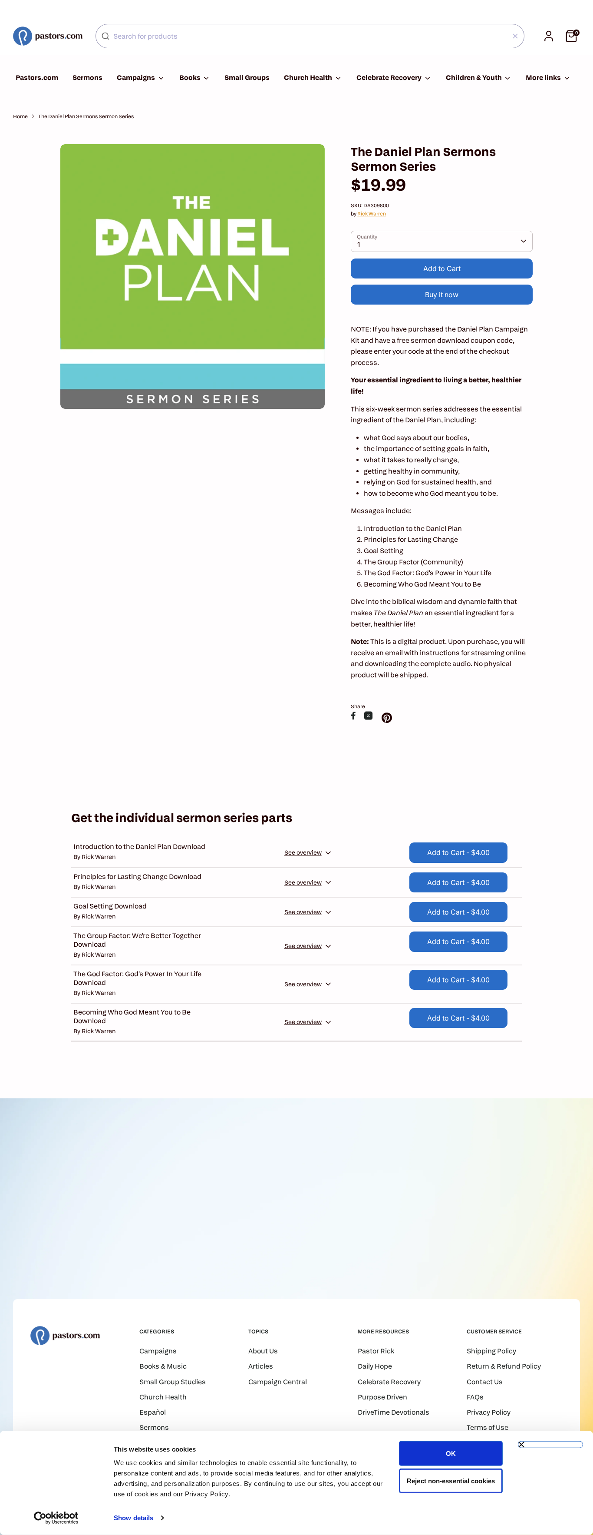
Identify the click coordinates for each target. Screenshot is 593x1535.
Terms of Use (487, 1427)
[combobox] (310, 36)
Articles (260, 1366)
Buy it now (441, 294)
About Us (263, 1351)
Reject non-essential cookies (451, 1480)
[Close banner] (550, 1445)
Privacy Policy (489, 1412)
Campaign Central (277, 1382)
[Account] (548, 36)
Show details (133, 1518)
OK (451, 1453)
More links (544, 77)
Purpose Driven (382, 1397)
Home (20, 116)
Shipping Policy (491, 1351)
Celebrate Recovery (389, 77)
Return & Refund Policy (504, 1366)
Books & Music (163, 1366)
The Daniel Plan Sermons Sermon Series (86, 116)
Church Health (308, 77)
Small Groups (247, 77)
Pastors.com (37, 77)
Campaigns (136, 77)
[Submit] (105, 36)
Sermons (87, 77)
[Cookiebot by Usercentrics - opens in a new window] (56, 1518)
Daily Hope (375, 1366)
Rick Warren (371, 213)
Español (152, 1412)
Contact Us (485, 1382)
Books (190, 77)
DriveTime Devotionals (393, 1412)
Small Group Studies (172, 1382)
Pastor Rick (376, 1351)
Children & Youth (474, 77)
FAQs (475, 1397)
